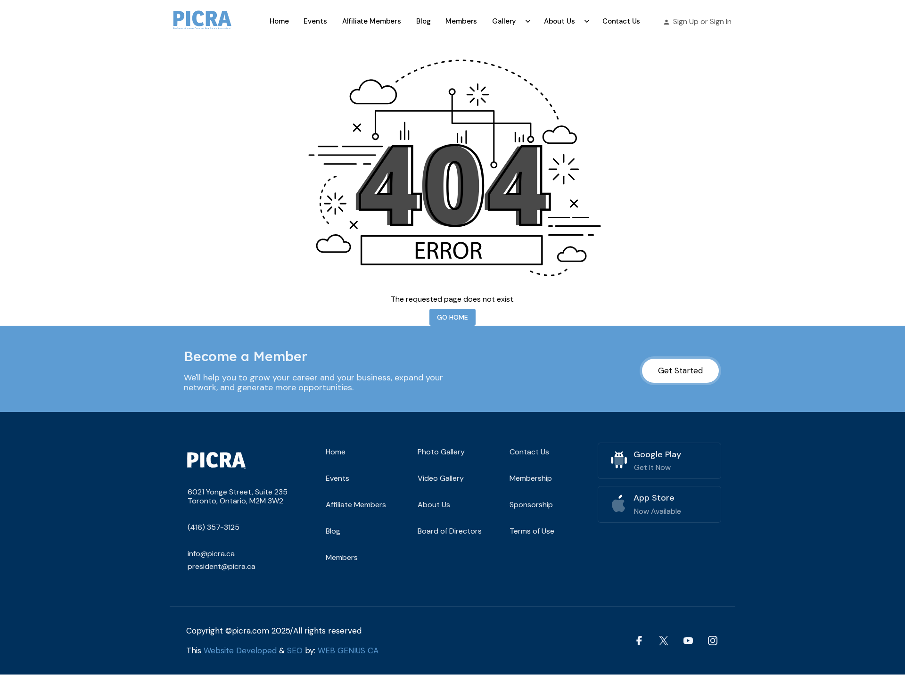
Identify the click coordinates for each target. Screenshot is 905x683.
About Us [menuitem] (559, 21)
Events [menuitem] (315, 21)
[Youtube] (688, 640)
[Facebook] (639, 640)
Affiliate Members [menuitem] (371, 21)
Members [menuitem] (461, 21)
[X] (663, 640)
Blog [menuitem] (423, 21)
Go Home (452, 317)
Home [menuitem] (279, 21)
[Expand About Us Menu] (586, 21)
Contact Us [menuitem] (621, 21)
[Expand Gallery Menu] (528, 21)
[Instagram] (712, 640)
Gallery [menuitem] (504, 21)
